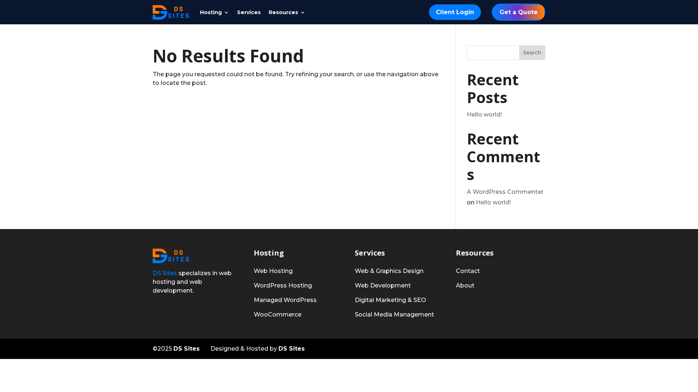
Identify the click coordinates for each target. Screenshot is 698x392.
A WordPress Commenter (505, 191)
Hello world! (484, 114)
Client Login (455, 12)
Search (532, 52)
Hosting (211, 13)
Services (249, 13)
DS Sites (165, 273)
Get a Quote (519, 12)
